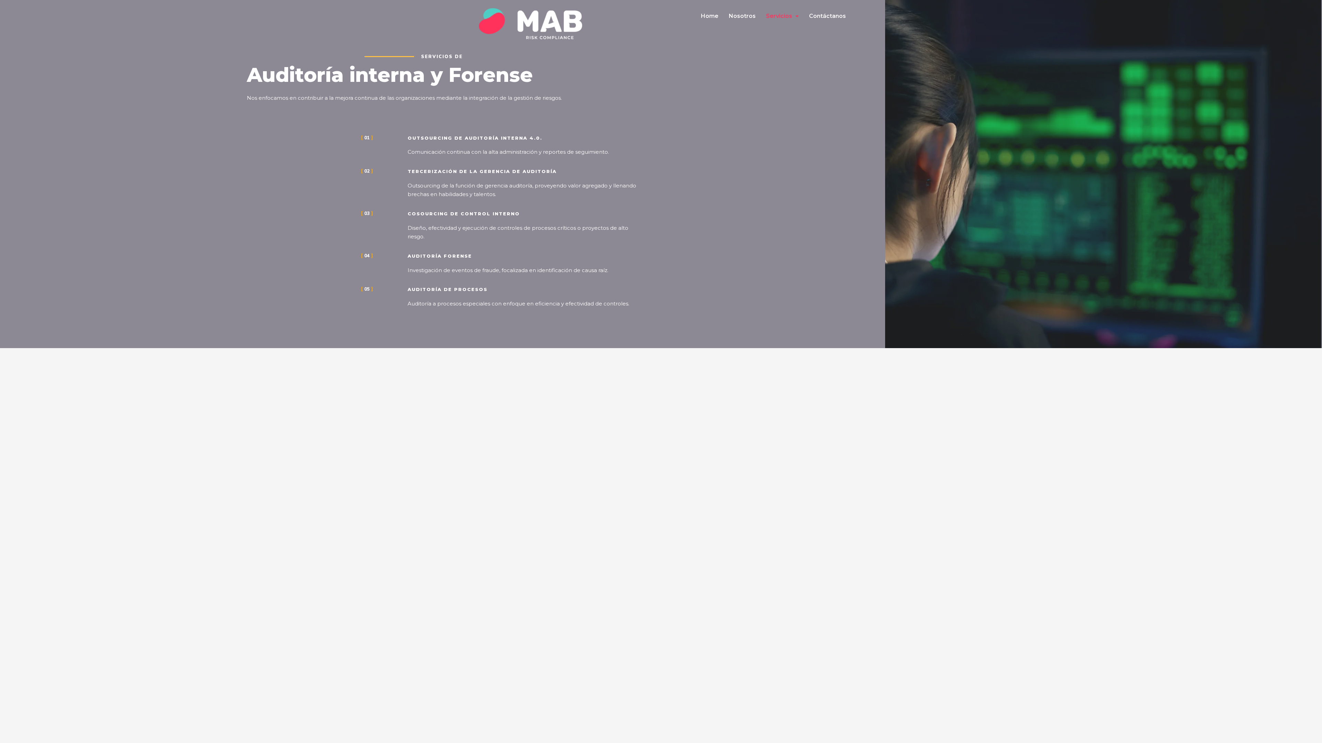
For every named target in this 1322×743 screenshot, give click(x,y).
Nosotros (742, 16)
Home (709, 16)
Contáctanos (827, 16)
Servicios (779, 16)
